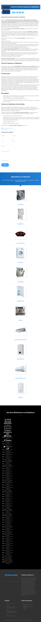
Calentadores (20, 359)
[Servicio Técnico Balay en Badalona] (8, 430)
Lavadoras (20, 204)
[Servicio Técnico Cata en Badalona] (8, 444)
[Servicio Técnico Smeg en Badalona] (8, 537)
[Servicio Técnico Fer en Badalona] (8, 469)
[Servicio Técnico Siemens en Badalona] (8, 535)
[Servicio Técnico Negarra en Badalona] (8, 518)
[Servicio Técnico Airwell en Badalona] (8, 421)
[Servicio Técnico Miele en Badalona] (8, 511)
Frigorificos (20, 224)
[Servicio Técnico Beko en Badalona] (8, 434)
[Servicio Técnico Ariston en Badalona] (8, 425)
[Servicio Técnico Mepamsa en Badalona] (8, 509)
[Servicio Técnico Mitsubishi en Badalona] (8, 513)
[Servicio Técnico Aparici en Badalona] (8, 423)
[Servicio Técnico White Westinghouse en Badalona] (8, 560)
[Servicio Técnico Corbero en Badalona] (8, 450)
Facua (24, 605)
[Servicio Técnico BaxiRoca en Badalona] (8, 432)
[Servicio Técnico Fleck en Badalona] (8, 474)
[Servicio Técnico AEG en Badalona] (8, 420)
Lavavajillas (20, 281)
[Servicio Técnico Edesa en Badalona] (8, 462)
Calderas (20, 397)
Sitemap (24, 608)
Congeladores (20, 301)
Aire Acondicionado (20, 378)
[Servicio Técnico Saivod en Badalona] (8, 528)
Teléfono (12, 140)
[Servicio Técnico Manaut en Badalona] (8, 504)
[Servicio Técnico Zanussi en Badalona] (8, 563)
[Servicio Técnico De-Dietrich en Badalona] (8, 460)
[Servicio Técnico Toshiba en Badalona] (8, 551)
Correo (2, 140)
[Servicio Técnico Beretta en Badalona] (8, 436)
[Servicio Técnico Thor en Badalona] (8, 546)
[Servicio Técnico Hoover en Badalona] (8, 485)
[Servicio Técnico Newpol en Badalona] (8, 521)
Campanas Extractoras (21, 339)
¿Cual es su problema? (5, 151)
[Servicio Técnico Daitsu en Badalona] (8, 457)
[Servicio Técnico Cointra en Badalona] (8, 448)
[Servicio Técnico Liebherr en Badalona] (8, 499)
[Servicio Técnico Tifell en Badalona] (8, 549)
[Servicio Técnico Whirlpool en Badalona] (8, 558)
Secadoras (20, 262)
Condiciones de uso (4, 160)
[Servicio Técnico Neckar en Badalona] (8, 516)
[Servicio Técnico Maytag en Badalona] (8, 506)
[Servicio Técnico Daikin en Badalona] (8, 455)
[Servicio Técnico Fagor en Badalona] (8, 467)
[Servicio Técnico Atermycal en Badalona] (8, 429)
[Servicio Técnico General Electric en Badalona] (8, 481)
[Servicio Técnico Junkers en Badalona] (8, 495)
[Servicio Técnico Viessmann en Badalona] (8, 556)
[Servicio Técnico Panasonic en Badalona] (8, 525)
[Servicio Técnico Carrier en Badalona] (8, 442)
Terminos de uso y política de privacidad (24, 620)
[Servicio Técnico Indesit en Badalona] (8, 492)
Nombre (2, 135)
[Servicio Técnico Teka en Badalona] (8, 542)
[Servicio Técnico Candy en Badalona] (8, 440)
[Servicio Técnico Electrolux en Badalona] (8, 464)
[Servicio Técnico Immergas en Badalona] (8, 490)
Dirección (3, 146)
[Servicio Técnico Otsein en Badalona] (8, 523)
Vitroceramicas (20, 243)
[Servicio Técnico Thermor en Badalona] (8, 544)
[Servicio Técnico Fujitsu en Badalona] (8, 478)
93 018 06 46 (12, 603)
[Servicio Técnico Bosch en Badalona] (8, 438)
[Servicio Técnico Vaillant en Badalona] (8, 553)
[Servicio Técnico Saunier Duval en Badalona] (8, 532)
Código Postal (13, 135)
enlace (27, 125)
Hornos (20, 320)
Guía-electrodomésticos (27, 606)
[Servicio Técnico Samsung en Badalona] (8, 530)
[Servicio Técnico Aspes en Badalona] (8, 427)
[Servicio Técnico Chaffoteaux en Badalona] (8, 447)
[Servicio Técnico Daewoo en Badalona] (8, 453)
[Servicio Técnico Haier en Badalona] (8, 483)
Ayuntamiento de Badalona (28, 604)
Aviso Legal (25, 607)
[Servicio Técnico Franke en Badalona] (8, 476)
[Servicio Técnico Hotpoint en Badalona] (8, 488)
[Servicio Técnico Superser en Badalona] (8, 539)
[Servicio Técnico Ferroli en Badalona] (8, 471)
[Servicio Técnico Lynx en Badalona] (8, 502)
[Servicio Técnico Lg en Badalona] (8, 497)
